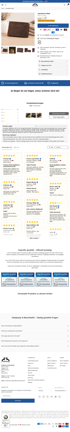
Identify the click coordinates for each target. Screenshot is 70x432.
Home (2, 8)
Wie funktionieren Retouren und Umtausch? (14, 341)
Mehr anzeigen (34, 238)
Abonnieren (18, 400)
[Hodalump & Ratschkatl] (35, 5)
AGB (29, 365)
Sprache (40, 387)
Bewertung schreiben (59, 113)
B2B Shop (30, 377)
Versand (30, 372)
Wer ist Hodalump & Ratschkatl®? (11, 326)
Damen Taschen (51, 363)
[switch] (5, 426)
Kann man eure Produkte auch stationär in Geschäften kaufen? (20, 346)
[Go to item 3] (39, 115)
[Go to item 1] (28, 115)
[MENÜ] (2, 4)
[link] (12, 83)
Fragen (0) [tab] (16, 147)
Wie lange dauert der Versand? (10, 336)
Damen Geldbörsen (52, 360)
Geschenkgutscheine (33, 360)
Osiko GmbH (31, 375)
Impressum (30, 363)
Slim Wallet (62, 365)
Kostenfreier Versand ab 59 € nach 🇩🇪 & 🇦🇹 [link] (35, 1)
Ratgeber (30, 382)
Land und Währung (58, 387)
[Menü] (9, 415)
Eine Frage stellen (58, 117)
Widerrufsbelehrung (32, 370)
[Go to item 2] (33, 115)
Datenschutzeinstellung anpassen (36, 380)
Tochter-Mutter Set (52, 368)
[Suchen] (5, 4)
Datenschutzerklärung (33, 368)
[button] (31, 29)
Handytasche (50, 365)
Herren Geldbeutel (64, 360)
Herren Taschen (64, 363)
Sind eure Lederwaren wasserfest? (11, 331)
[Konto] (64, 4)
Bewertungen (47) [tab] (7, 147)
